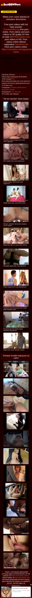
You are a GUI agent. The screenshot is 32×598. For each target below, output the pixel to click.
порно (16, 52)
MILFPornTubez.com (20, 37)
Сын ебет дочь (16, 92)
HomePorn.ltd (21, 44)
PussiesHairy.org (11, 29)
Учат (13, 79)
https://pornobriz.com (22, 577)
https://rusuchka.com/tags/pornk (17, 49)
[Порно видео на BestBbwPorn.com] (13, 4)
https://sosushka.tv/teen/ (20, 576)
